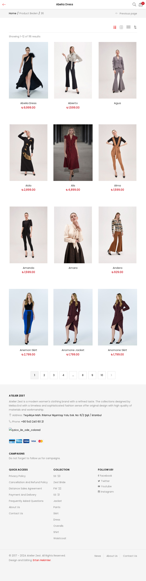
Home (12, 13)
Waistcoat (59, 538)
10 (102, 375)
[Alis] (73, 152)
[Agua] (117, 70)
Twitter (105, 481)
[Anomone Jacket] (73, 317)
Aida (28, 185)
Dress (56, 519)
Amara (73, 268)
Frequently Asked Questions (26, 501)
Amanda (28, 268)
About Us (14, 507)
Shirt (56, 532)
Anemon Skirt (28, 350)
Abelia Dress (28, 103)
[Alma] (117, 152)
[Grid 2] (121, 27)
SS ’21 (56, 495)
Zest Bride (59, 482)
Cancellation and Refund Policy (28, 482)
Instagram (107, 491)
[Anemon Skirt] (28, 317)
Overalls (58, 526)
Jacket (57, 501)
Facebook (106, 475)
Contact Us (16, 513)
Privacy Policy (17, 476)
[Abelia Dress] (28, 70)
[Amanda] (28, 234)
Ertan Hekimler (42, 560)
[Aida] (28, 152)
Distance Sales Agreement (25, 488)
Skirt (56, 513)
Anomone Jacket (73, 350)
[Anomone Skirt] (117, 317)
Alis (73, 185)
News (98, 556)
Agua (117, 103)
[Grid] (114, 27)
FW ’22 (57, 488)
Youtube (106, 486)
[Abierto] (73, 70)
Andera (117, 268)
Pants (56, 507)
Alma (117, 185)
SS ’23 (56, 476)
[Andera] (117, 234)
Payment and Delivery (22, 495)
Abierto (73, 103)
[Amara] (73, 234)
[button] (140, 4)
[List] (128, 27)
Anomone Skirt (117, 350)
